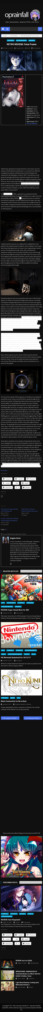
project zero (18, 534)
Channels (21, 603)
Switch (27, 654)
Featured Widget (7, 607)
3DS (3, 603)
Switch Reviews (7, 916)
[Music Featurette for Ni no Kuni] (21, 683)
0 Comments (36, 48)
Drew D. (31, 987)
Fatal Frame (10, 534)
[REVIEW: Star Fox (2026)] (7, 964)
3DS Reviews (11, 603)
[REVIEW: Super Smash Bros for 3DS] (21, 587)
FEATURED (11, 40)
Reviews (31, 40)
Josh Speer (19, 661)
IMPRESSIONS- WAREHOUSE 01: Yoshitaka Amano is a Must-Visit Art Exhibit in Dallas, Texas (28, 973)
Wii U (33, 654)
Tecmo (24, 534)
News (3, 654)
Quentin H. (31, 978)
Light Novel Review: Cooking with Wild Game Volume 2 (27, 983)
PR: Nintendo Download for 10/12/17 (16, 657)
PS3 (19, 698)
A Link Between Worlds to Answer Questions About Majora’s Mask (33, 718)
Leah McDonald (34, 963)
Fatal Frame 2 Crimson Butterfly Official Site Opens (30, 510)
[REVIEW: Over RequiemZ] (21, 899)
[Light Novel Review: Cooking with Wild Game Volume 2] (7, 986)
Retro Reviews (21, 40)
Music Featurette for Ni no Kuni (13, 701)
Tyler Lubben (19, 613)
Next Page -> (5, 470)
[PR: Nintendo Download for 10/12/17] (21, 635)
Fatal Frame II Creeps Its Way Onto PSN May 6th (9, 510)
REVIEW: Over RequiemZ (10, 919)
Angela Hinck (20, 48)
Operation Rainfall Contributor (23, 704)
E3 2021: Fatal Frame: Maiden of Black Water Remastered (9, 519)
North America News (14, 654)
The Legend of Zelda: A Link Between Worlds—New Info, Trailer (12, 718)
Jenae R (18, 922)
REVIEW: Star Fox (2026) (24, 960)
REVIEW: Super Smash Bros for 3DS (15, 610)
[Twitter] (11, 564)
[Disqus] (21, 747)
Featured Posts (10, 882)
